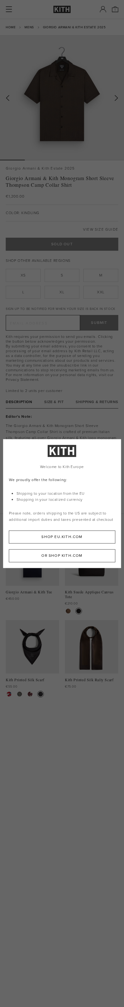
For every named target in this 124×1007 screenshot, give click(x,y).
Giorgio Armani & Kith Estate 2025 (74, 27)
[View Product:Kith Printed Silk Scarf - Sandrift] (9, 694)
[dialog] (62, 503)
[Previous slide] (7, 98)
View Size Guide (100, 229)
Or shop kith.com (61, 555)
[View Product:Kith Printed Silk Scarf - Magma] (30, 694)
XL (61, 292)
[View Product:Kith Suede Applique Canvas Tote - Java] (68, 611)
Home (11, 27)
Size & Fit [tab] (54, 402)
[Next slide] (116, 98)
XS (23, 275)
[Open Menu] (9, 9)
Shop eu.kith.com (61, 537)
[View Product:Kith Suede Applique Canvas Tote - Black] (78, 611)
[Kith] (62, 9)
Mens (29, 27)
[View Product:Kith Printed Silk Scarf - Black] (40, 694)
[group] (62, 98)
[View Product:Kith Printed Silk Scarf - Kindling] (19, 694)
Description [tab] (19, 402)
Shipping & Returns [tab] (97, 402)
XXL (101, 292)
